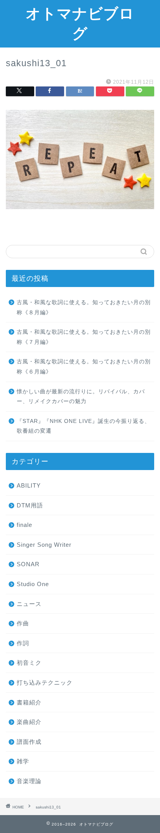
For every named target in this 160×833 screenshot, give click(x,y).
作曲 (23, 623)
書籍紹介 (29, 702)
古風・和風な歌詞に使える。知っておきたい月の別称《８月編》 (84, 307)
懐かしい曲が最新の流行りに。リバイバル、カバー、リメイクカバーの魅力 (81, 397)
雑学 (23, 761)
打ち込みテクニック (45, 682)
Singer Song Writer (44, 544)
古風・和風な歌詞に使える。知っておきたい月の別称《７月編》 (84, 337)
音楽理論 (29, 781)
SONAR (28, 564)
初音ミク (29, 662)
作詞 (23, 643)
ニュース (29, 604)
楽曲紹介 (29, 722)
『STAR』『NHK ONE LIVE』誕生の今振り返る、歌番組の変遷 (83, 426)
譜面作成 (29, 741)
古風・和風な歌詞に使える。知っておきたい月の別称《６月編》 (84, 367)
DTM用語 (30, 505)
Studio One (33, 584)
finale (24, 524)
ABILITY (29, 485)
